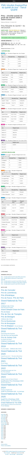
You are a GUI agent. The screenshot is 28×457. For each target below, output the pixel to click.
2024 (2, 427)
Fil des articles (4, 444)
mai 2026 (3, 418)
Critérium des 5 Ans (15, 348)
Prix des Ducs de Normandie (9, 335)
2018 (2, 435)
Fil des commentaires (6, 445)
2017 (2, 437)
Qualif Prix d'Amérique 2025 (8, 391)
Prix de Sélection (19, 326)
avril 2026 (3, 420)
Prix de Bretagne (8, 317)
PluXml (18, 452)
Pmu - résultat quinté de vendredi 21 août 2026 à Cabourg (14, 282)
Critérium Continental (8, 341)
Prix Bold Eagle (20, 391)
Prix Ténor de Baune (5, 371)
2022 (2, 430)
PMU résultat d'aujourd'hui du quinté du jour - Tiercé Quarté (14, 7)
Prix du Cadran (4, 363)
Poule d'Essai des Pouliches (8, 333)
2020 (2, 433)
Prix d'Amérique (7, 295)
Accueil (6, 454)
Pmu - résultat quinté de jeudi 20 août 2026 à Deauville (13, 284)
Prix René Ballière (5, 348)
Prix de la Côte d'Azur (6, 382)
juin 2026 (3, 417)
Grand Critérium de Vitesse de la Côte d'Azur (11, 404)
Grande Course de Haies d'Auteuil (9, 379)
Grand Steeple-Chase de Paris (12, 309)
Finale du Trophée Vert (6, 389)
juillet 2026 (3, 415)
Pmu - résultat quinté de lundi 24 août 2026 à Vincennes (13, 276)
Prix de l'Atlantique (5, 405)
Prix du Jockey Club (8, 337)
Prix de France (6, 298)
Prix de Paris (18, 298)
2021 (2, 431)
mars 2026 (3, 421)
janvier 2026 (4, 424)
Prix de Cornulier (8, 290)
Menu (14, 1)
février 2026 (4, 423)
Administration (19, 454)
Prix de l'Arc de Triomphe (11, 314)
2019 (2, 434)
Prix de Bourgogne (8, 323)
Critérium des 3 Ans (6, 319)
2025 (2, 425)
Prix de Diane (5, 312)
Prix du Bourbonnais (8, 321)
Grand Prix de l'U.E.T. (6, 356)
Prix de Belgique (7, 326)
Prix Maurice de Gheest (6, 339)
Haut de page (12, 454)
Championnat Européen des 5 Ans (8, 370)
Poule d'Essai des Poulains (7, 307)
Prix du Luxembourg (8, 293)
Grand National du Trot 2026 (11, 403)
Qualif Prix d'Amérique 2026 (10, 399)
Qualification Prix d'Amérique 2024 (12, 381)
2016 (2, 438)
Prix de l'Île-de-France (16, 400)
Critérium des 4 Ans (7, 306)
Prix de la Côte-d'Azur (17, 356)
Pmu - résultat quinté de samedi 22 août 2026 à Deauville (13, 281)
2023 (2, 428)
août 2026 (3, 414)
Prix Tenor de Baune (5, 400)
